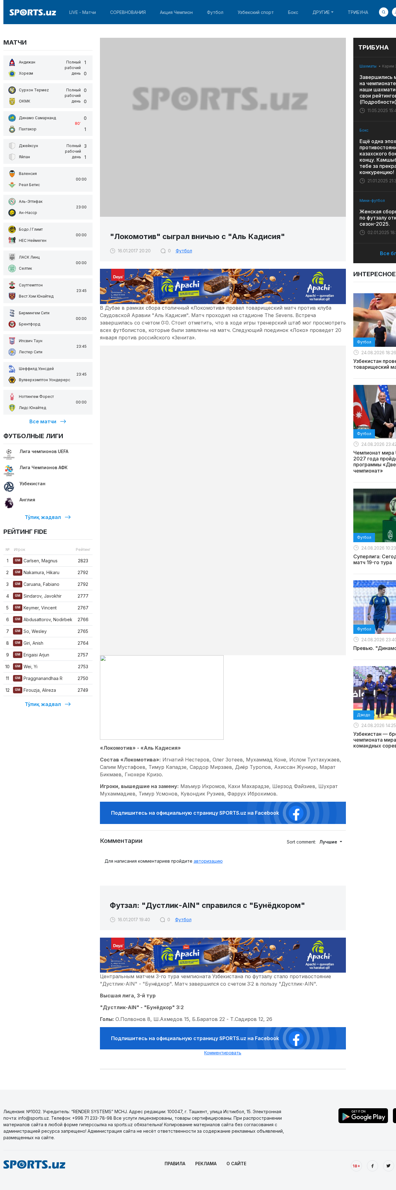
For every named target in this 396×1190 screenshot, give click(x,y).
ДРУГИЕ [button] (321, 12)
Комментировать (222, 1052)
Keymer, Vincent (36, 607)
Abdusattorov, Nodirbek (43, 619)
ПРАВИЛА (175, 1163)
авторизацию (208, 861)
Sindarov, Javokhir (38, 596)
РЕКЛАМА (206, 1163)
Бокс (293, 12)
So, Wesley (31, 631)
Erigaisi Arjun (32, 654)
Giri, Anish (29, 643)
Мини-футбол (372, 200)
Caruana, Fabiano (37, 584)
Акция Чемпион (176, 12)
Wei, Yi (26, 666)
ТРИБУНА (358, 12)
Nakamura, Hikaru (37, 572)
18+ (356, 1165)
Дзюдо (363, 715)
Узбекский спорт (256, 12)
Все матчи (42, 421)
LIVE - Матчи (82, 12)
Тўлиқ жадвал (43, 517)
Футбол (215, 12)
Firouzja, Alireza (35, 690)
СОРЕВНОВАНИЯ (128, 12)
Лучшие (328, 841)
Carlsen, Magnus (36, 560)
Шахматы (368, 66)
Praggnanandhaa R (38, 678)
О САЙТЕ (236, 1163)
